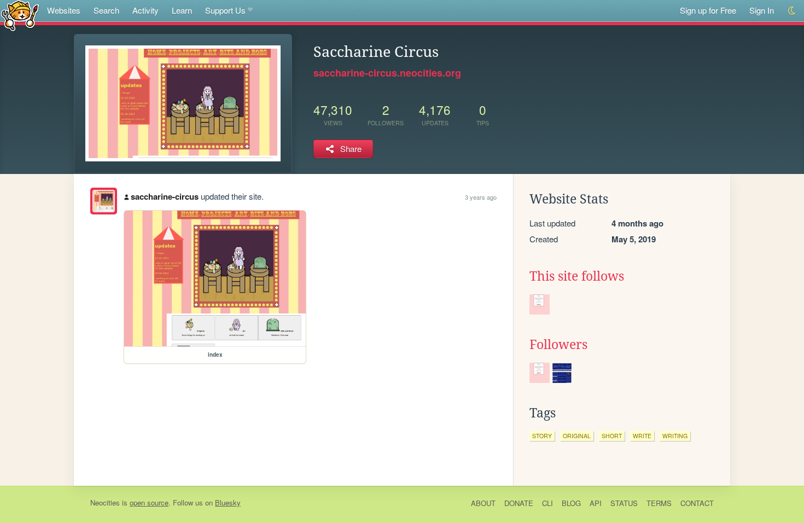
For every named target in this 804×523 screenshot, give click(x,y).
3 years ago (481, 197)
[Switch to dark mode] (792, 10)
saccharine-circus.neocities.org (387, 73)
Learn (182, 10)
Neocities (105, 502)
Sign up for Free (708, 10)
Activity (145, 10)
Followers (558, 345)
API (596, 503)
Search (106, 10)
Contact (697, 503)
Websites (63, 10)
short (612, 436)
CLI (547, 503)
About (483, 503)
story (542, 436)
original (577, 436)
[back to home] (20, 15)
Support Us (225, 10)
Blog (571, 503)
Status (624, 503)
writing (675, 436)
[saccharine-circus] (103, 201)
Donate (518, 503)
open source (149, 502)
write (642, 436)
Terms (659, 503)
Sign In (761, 10)
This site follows (576, 276)
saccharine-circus (165, 196)
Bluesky (228, 502)
